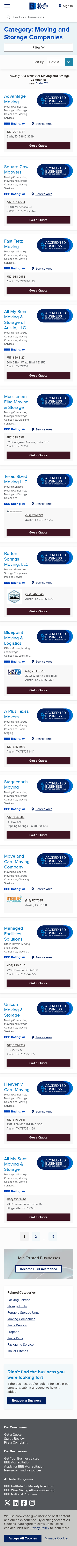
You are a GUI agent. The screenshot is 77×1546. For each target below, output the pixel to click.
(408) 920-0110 (16, 965)
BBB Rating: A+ (14, 194)
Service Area (44, 123)
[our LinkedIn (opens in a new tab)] (15, 1505)
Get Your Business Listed (21, 1458)
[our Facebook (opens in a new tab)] (24, 1505)
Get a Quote (38, 145)
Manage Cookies (57, 1538)
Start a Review (14, 1438)
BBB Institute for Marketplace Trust (29, 1486)
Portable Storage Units (23, 1312)
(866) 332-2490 (16, 1199)
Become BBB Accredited (38, 1269)
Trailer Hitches (17, 1350)
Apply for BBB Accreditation (24, 1466)
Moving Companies (21, 1319)
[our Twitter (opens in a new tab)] (7, 1505)
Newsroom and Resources (22, 1470)
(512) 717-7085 (34, 900)
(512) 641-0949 (34, 594)
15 (54, 1237)
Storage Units (17, 1306)
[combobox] (60, 62)
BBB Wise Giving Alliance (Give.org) (29, 1490)
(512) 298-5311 (15, 437)
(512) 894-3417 (15, 817)
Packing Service (18, 1299)
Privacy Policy (39, 1528)
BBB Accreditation (17, 1462)
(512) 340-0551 (16, 1119)
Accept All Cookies (23, 1538)
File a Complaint (16, 1442)
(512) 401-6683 (16, 202)
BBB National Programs (20, 1494)
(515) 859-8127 (15, 357)
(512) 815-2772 (34, 515)
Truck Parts (15, 1338)
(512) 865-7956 (16, 747)
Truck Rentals (17, 1325)
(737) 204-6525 (34, 671)
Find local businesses (28, 17)
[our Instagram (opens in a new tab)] (32, 1505)
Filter (36, 47)
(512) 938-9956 (16, 276)
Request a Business (26, 1400)
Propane (13, 1331)
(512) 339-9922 (16, 1045)
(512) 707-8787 (16, 132)
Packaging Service (20, 1344)
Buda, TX (42, 83)
